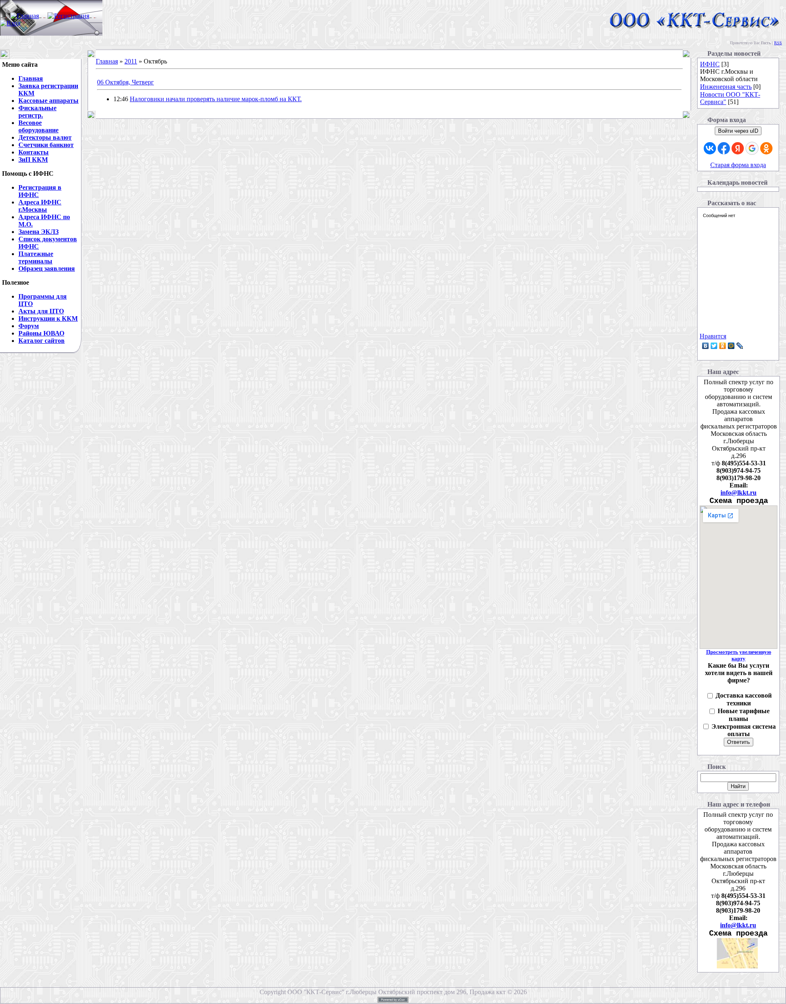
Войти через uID (738, 131)
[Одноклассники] (722, 345)
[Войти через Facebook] (724, 148)
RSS (778, 43)
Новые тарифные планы (744, 714)
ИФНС (710, 64)
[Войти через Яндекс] (738, 148)
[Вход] (10, 23)
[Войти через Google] (752, 148)
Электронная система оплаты (743, 730)
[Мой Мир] (731, 345)
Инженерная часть (726, 86)
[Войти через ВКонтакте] (710, 148)
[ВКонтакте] (705, 345)
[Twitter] (714, 345)
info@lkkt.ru (738, 492)
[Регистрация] (68, 15)
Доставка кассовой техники (744, 699)
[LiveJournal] (740, 345)
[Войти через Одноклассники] (766, 148)
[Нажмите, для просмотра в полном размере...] (737, 966)
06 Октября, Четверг (125, 82)
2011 (130, 61)
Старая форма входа (738, 164)
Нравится (713, 336)
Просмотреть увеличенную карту (738, 655)
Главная (107, 61)
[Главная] (24, 15)
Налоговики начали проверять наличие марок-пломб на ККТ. (216, 98)
